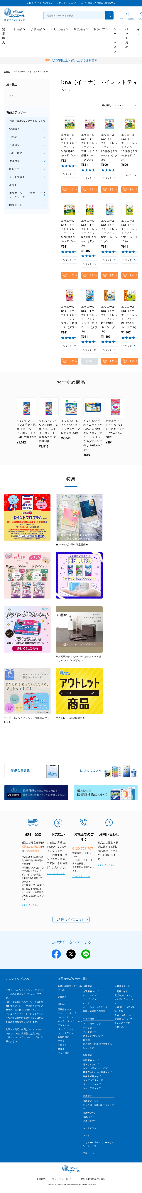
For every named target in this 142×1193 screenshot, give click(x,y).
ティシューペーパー (68, 1013)
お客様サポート (122, 986)
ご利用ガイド (121, 991)
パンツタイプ (89, 995)
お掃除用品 (63, 1037)
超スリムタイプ (91, 1064)
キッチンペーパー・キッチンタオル (70, 1023)
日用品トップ (64, 1009)
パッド (86, 1003)
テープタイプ (89, 999)
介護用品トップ (91, 991)
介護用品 (36, 29)
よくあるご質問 (122, 1023)
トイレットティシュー (69, 1017)
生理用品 (79, 29)
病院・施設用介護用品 (94, 1011)
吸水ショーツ (89, 1120)
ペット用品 (126, 38)
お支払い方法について (124, 1001)
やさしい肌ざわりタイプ (95, 1068)
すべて (12, 95)
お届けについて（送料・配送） (124, 1009)
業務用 (61, 1049)
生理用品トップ (91, 1060)
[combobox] (78, 15)
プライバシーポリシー (63, 1178)
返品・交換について (124, 1015)
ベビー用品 (58, 29)
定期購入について (123, 1019)
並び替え (106, 105)
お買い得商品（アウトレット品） (28, 121)
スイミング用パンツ (93, 1035)
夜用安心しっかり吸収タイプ (97, 1072)
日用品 (18, 29)
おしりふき (88, 1047)
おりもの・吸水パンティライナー (98, 1106)
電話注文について (123, 995)
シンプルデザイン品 (93, 1080)
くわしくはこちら (30, 905)
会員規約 (41, 1178)
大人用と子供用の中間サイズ (97, 1043)
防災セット (15, 205)
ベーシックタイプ (92, 1084)
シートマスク (115, 40)
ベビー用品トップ (92, 1023)
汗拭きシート (64, 1045)
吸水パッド (88, 1116)
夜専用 (86, 1039)
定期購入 (3, 35)
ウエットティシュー (68, 1033)
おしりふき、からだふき (95, 1007)
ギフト (138, 33)
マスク (61, 1041)
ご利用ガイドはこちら (70, 919)
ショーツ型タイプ (92, 1088)
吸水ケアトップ (91, 1100)
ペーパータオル (65, 1029)
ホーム (7, 71)
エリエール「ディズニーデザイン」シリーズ (27, 195)
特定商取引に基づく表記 (93, 1178)
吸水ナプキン (89, 1112)
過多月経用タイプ (92, 1076)
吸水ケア (99, 29)
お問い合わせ (121, 1027)
